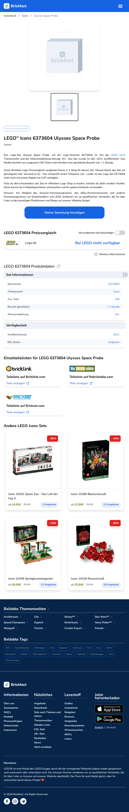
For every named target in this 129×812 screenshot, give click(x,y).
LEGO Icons (118, 155)
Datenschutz (11, 725)
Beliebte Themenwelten (25, 609)
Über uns (9, 703)
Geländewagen (97, 654)
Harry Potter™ (103, 622)
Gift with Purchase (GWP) (17, 128)
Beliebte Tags (16, 639)
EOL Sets (39, 729)
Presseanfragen (13, 721)
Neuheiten (40, 738)
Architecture (11, 616)
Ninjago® (9, 628)
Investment (71, 708)
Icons (117, 291)
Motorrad (81, 654)
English (99, 727)
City (36, 616)
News (37, 742)
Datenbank (40, 708)
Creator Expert (73, 628)
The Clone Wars (12, 660)
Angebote (40, 703)
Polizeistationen (40, 654)
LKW (111, 654)
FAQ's (7, 712)
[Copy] (58, 266)
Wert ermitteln (42, 747)
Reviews (69, 716)
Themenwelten (43, 720)
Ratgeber (70, 712)
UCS (52, 648)
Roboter (24, 654)
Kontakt (8, 716)
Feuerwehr (56, 654)
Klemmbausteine (74, 725)
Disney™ (69, 616)
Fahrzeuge (77, 648)
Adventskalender (22, 648)
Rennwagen (40, 648)
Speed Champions (14, 622)
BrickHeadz (71, 622)
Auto (98, 648)
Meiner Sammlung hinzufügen (65, 212)
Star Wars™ (102, 616)
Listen (68, 739)
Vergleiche (70, 721)
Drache (109, 648)
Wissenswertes (73, 730)
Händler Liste (42, 725)
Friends (99, 628)
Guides (68, 703)
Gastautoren (11, 708)
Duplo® (38, 622)
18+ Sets (39, 734)
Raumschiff (10, 654)
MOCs (68, 734)
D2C (8, 648)
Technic (38, 628)
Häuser (69, 654)
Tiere (89, 648)
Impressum (10, 730)
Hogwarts (63, 648)
